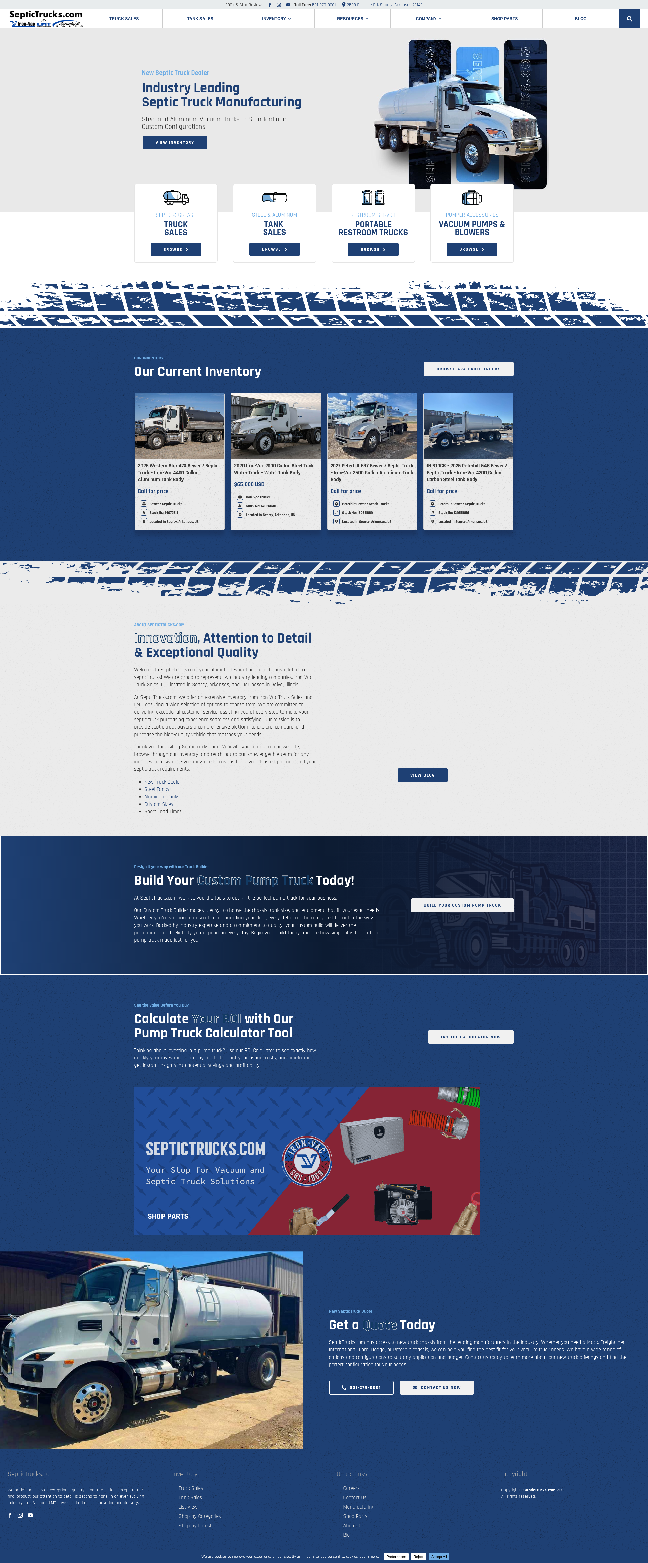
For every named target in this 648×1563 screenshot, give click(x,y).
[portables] (373, 192)
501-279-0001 (324, 5)
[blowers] (472, 192)
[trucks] (176, 192)
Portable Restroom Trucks (373, 228)
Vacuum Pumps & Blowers (472, 228)
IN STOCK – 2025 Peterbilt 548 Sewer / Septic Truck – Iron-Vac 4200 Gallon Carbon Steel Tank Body (467, 472)
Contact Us (355, 1497)
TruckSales (176, 228)
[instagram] (279, 5)
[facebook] (270, 5)
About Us (353, 1525)
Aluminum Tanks (161, 796)
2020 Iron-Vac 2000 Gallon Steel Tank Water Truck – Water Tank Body (274, 469)
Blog (347, 1535)
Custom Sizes (158, 804)
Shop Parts (355, 1516)
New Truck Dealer (162, 782)
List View (188, 1507)
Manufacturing (359, 1507)
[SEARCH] (629, 18)
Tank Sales (274, 228)
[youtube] (288, 5)
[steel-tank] (274, 192)
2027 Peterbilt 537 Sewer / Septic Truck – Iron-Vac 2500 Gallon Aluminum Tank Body (372, 472)
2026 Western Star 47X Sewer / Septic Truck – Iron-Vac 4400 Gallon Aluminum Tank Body (178, 472)
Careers (351, 1488)
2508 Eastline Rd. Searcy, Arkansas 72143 (384, 5)
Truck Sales (191, 1488)
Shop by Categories (200, 1516)
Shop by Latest (195, 1525)
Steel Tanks (156, 789)
